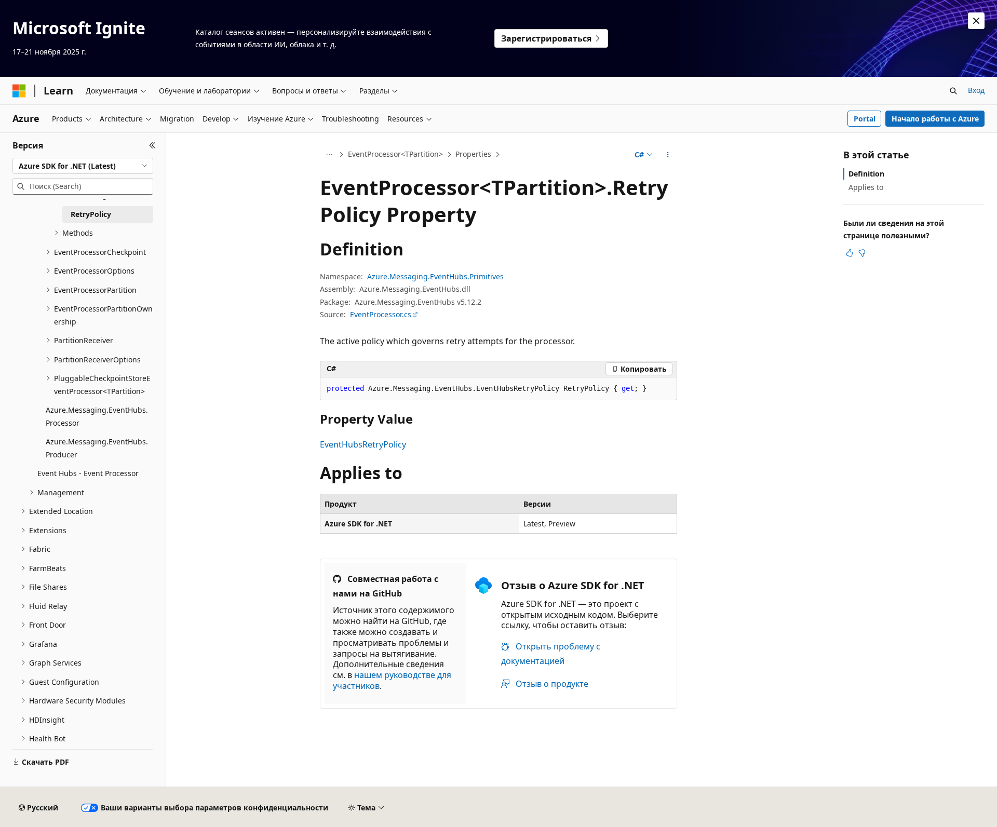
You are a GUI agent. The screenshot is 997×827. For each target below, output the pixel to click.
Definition (866, 174)
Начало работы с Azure (935, 119)
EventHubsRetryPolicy (363, 444)
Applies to (865, 187)
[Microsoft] (19, 91)
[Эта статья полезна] (849, 253)
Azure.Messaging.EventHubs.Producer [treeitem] (97, 448)
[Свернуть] (152, 145)
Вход (976, 90)
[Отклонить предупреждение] (976, 20)
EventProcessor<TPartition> (395, 154)
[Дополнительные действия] (668, 154)
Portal (864, 119)
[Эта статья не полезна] (862, 253)
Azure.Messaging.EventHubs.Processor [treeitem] (97, 416)
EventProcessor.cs (380, 314)
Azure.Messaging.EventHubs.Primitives (435, 276)
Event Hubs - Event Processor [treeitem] (88, 473)
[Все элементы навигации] (329, 154)
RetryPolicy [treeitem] (91, 214)
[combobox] (82, 166)
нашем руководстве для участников (392, 680)
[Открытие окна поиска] (953, 91)
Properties (473, 154)
